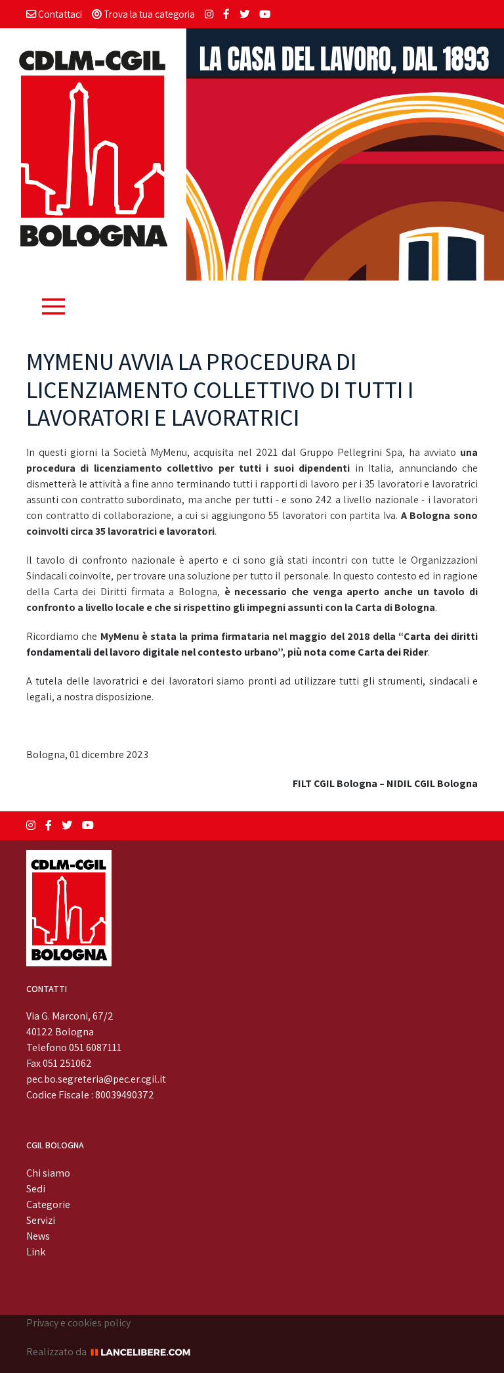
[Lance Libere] (145, 1352)
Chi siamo (48, 1173)
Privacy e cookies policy (78, 1323)
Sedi (35, 1189)
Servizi (40, 1220)
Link (35, 1252)
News (38, 1236)
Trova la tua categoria (148, 13)
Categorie (48, 1204)
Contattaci (59, 13)
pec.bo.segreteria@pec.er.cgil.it (96, 1079)
